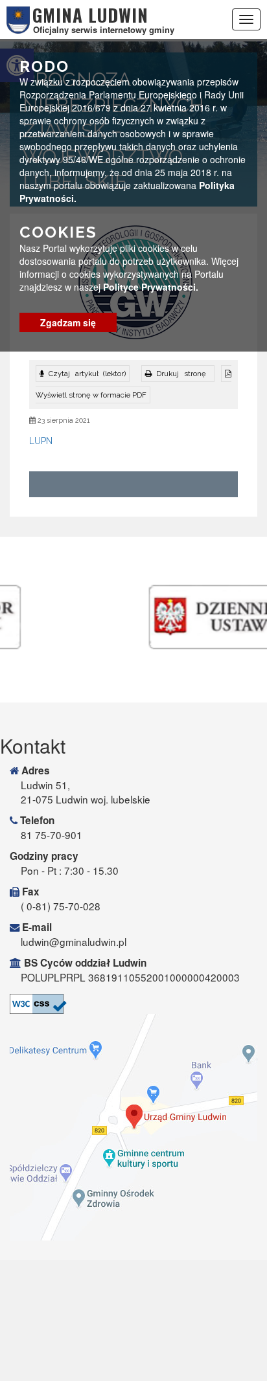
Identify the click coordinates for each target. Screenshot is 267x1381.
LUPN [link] (40, 441)
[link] (178, 373)
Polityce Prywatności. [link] (150, 286)
